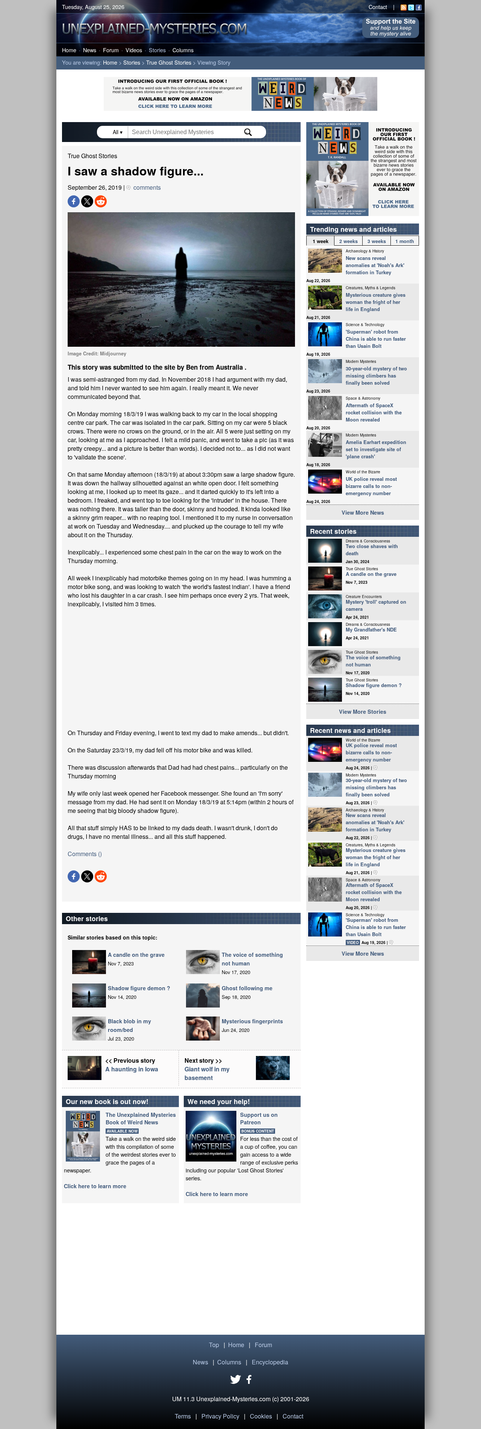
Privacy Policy (220, 1416)
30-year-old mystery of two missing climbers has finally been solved (376, 375)
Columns (183, 50)
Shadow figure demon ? (139, 988)
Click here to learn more (95, 1186)
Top (214, 1344)
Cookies (261, 1416)
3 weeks (377, 241)
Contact (378, 7)
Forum (111, 50)
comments (145, 187)
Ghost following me (247, 988)
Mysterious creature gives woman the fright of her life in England (375, 302)
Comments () (85, 853)
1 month (404, 241)
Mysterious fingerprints (252, 1021)
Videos (134, 50)
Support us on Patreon (259, 1118)
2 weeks (348, 241)
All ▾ (118, 132)
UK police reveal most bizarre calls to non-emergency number (371, 486)
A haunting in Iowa (131, 1069)
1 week (320, 241)
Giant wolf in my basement (207, 1073)
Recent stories (333, 531)
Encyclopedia (270, 1362)
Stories (157, 50)
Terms (183, 1416)
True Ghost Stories (168, 62)
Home (69, 50)
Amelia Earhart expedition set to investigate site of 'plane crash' (376, 449)
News (89, 50)
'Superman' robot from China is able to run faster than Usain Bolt (376, 338)
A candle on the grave (136, 954)
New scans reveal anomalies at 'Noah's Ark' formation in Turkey (375, 265)
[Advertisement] (181, 668)
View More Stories (362, 711)
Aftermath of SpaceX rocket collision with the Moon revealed (374, 412)
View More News (363, 512)
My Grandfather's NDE (371, 629)
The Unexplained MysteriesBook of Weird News (141, 1118)
